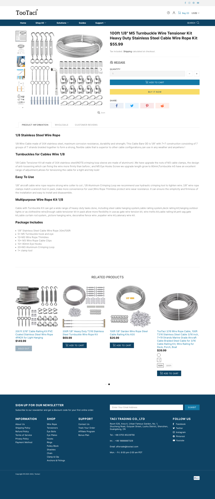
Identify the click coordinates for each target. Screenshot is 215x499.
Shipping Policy (22, 428)
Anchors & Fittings (56, 460)
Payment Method (23, 442)
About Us (20, 424)
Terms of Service (23, 435)
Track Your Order (86, 428)
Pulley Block (53, 446)
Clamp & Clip (53, 457)
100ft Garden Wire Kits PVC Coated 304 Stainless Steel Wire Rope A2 (35, 333)
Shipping (127, 51)
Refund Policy (22, 431)
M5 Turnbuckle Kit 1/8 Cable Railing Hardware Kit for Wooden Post (82, 333)
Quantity (115, 69)
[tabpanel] (36, 319)
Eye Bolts (51, 431)
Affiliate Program (86, 431)
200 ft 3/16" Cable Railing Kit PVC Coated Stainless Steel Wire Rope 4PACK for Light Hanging (128, 334)
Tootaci (26, 12)
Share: (113, 100)
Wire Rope (52, 424)
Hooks (50, 438)
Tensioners (52, 428)
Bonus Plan (83, 435)
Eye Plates (52, 435)
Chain (49, 453)
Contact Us (83, 424)
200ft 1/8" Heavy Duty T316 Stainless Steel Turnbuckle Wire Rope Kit (177, 333)
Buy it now (154, 92)
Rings (49, 442)
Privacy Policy (22, 438)
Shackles (51, 449)
